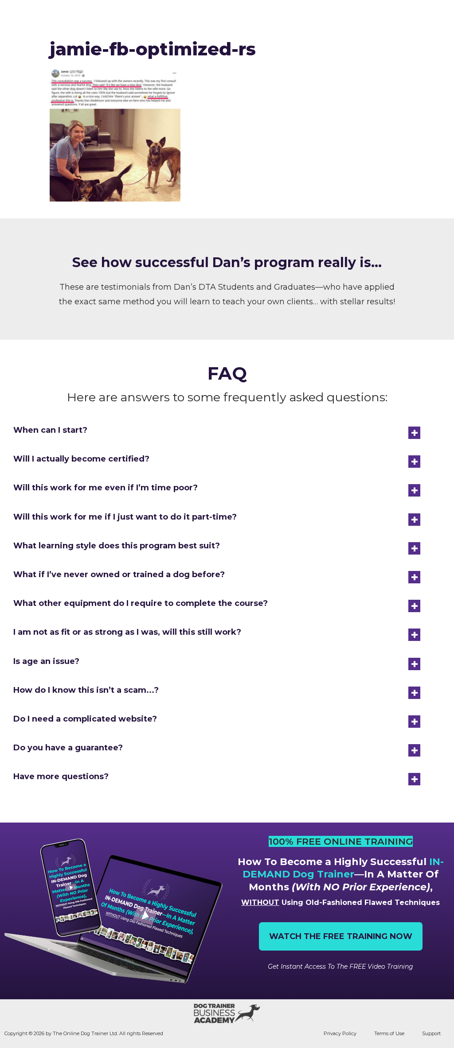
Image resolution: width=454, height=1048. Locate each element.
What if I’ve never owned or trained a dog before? (119, 574)
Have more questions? (61, 776)
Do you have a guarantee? (68, 748)
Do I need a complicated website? (85, 719)
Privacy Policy (340, 1033)
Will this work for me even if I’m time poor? (105, 488)
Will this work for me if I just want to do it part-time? (125, 517)
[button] (440, 17)
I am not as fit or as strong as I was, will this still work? (127, 632)
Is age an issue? (46, 661)
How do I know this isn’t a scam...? (86, 690)
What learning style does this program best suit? (116, 546)
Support (431, 1033)
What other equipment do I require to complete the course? (140, 603)
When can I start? (50, 430)
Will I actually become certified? (81, 459)
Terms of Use (389, 1033)
